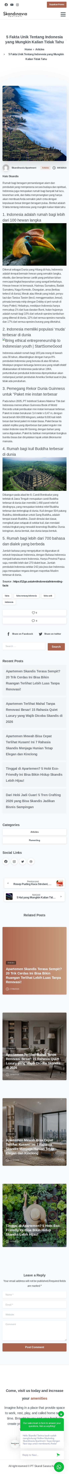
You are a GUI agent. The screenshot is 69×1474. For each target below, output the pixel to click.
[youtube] (12, 5)
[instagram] (17, 5)
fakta (7, 596)
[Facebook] (6, 5)
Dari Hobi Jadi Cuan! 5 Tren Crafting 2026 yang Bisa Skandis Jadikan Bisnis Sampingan (33, 801)
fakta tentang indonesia (26, 596)
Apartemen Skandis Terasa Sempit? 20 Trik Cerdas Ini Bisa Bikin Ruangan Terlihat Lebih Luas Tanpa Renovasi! (34, 975)
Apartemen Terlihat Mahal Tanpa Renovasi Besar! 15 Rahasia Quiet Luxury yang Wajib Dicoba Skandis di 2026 (33, 1061)
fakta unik (48, 596)
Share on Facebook (22, 634)
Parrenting (34, 840)
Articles (39, 49)
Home (28, 49)
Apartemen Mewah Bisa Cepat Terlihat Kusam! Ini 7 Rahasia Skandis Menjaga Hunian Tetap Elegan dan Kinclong (30, 1146)
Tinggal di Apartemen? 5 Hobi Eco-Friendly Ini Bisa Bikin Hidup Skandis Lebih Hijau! (34, 774)
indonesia (9, 602)
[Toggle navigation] (63, 14)
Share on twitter (52, 634)
